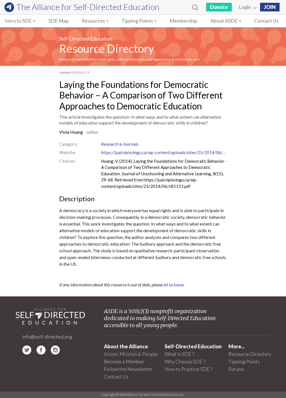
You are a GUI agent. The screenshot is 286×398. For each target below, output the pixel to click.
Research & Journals (120, 144)
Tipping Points (137, 21)
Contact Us (266, 21)
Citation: (67, 161)
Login (245, 7)
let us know (173, 284)
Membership (183, 21)
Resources (93, 21)
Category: (68, 144)
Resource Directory (106, 48)
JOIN (270, 7)
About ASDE (224, 21)
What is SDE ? (179, 354)
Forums (236, 369)
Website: (67, 152)
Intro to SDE (18, 21)
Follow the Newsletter (128, 369)
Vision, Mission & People (131, 354)
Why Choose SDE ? (185, 361)
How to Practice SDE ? (189, 369)
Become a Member (124, 361)
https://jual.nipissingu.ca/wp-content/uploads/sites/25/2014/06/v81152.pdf (164, 152)
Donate (219, 7)
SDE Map (58, 21)
